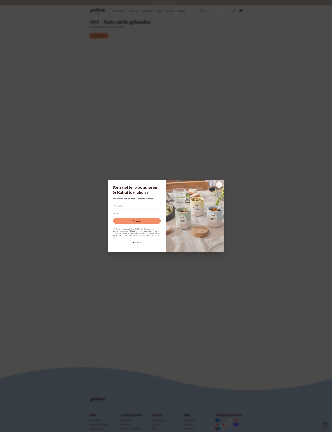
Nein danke (137, 243)
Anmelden (137, 221)
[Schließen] (219, 184)
